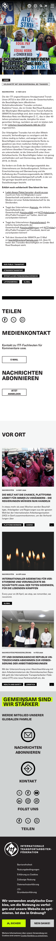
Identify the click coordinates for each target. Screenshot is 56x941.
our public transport (14, 264)
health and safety (12, 684)
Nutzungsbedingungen (28, 869)
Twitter (19, 793)
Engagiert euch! (46, 6)
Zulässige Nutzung (26, 879)
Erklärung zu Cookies (27, 874)
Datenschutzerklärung (28, 884)
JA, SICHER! (14, 923)
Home (6, 80)
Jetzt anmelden (14, 392)
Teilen (11, 311)
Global (27, 282)
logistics (30, 684)
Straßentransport (13, 270)
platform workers (12, 525)
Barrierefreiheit (24, 864)
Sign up (28, 736)
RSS (37, 801)
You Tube (37, 793)
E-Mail (14, 359)
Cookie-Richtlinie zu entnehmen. (34, 935)
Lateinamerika (11, 282)
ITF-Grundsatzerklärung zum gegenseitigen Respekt (27, 894)
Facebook (28, 793)
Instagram (28, 801)
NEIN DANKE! (42, 923)
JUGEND (29, 525)
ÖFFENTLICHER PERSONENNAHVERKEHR (21, 276)
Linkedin (19, 801)
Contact (28, 770)
